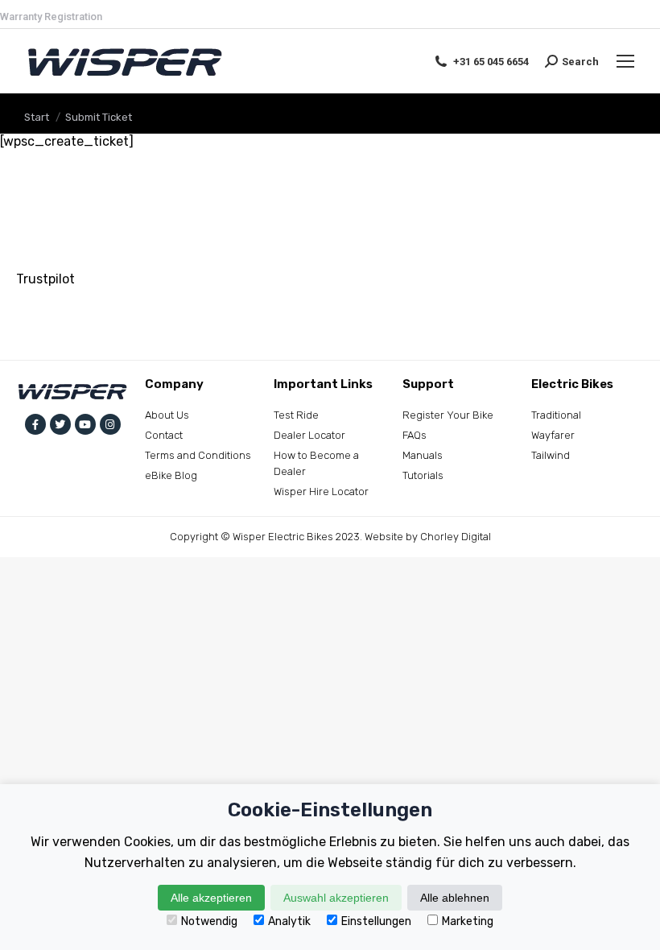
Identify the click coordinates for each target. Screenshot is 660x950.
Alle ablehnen (454, 897)
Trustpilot (45, 279)
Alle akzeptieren (211, 897)
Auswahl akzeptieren (336, 897)
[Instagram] (110, 424)
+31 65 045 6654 (491, 62)
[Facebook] (35, 424)
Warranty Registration (51, 16)
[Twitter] (60, 424)
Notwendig (209, 921)
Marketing (467, 921)
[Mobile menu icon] (625, 61)
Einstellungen (376, 921)
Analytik (289, 921)
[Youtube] (85, 424)
